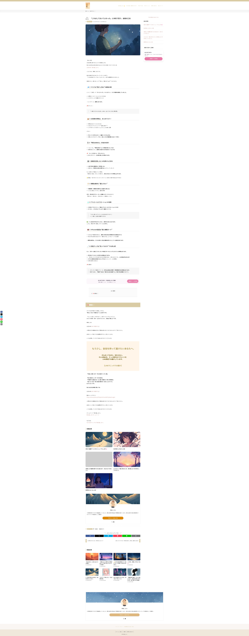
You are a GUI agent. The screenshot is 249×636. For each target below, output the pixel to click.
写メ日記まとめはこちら (154, 17)
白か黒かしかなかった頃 (149, 28)
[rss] (161, 0)
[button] (90, 536)
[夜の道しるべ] (88, 5)
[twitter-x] (157, 0)
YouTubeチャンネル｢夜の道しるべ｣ (95, 422)
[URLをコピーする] (135, 536)
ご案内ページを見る (132, 281)
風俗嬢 (96, 528)
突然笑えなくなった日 (148, 42)
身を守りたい (89, 21)
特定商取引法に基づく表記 (129, 626)
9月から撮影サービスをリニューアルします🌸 (153, 24)
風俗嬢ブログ (101, 528)
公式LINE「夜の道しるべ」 (93, 67)
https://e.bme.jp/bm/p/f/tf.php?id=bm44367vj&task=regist (101, 397)
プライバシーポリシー (119, 626)
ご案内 (124, 631)
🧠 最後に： (96, 293)
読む (121, 631)
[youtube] (159, 0)
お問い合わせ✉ (130, 631)
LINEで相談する (94, 326)
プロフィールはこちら (113, 518)
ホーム (117, 631)
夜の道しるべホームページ (93, 415)
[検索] (162, 0)
